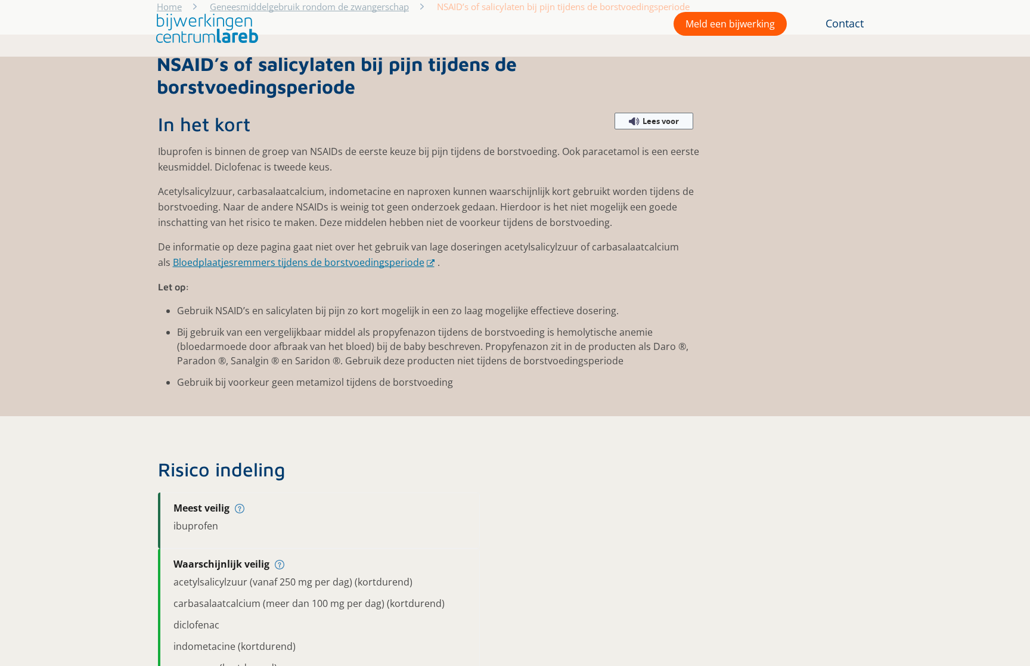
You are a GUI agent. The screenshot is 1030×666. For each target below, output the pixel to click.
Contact (845, 23)
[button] (204, 28)
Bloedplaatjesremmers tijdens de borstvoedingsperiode (298, 262)
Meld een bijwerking (730, 23)
